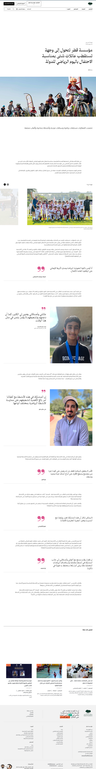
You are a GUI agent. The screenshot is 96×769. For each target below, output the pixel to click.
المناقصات (90, 745)
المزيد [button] (68, 9)
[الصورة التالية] (5, 184)
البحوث (83, 9)
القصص (31, 712)
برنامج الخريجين (59, 742)
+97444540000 (53, 765)
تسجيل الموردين (88, 747)
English (9, 9)
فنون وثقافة (29, 690)
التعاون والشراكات (27, 692)
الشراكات (90, 738)
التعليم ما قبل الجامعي (58, 731)
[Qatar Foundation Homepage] (89, 4)
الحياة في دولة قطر (29, 747)
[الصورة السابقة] (8, 184)
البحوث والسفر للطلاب (58, 740)
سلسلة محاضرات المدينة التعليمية (25, 748)
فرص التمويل (60, 736)
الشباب (85, 688)
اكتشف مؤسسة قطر (34, 2)
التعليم (90, 9)
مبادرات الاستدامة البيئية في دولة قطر (24, 734)
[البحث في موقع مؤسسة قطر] (4, 9)
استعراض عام (89, 743)
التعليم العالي (60, 733)
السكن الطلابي (59, 738)
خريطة (90, 742)
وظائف (90, 740)
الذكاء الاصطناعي (29, 736)
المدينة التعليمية (9, 3)
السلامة (29, 9)
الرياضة (54, 690)
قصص (91, 733)
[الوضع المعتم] (13, 9)
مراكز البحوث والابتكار (28, 733)
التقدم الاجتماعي (77, 688)
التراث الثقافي (20, 690)
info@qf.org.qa (51, 764)
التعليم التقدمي (59, 743)
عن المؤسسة (89, 729)
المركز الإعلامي (21, 3)
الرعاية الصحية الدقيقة (28, 738)
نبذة (62, 729)
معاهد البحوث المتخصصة (27, 731)
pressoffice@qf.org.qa (87, 755)
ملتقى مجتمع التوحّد (28, 750)
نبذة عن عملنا (30, 710)
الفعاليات (31, 714)
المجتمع (76, 9)
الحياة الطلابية (60, 734)
